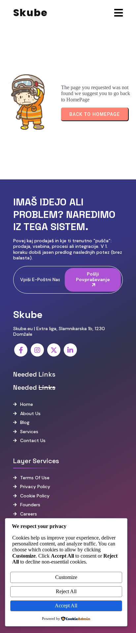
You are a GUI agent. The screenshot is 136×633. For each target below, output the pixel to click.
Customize (66, 577)
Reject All (66, 591)
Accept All (66, 605)
